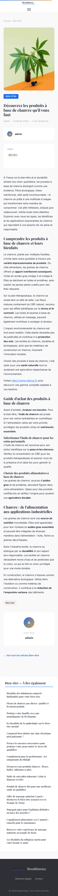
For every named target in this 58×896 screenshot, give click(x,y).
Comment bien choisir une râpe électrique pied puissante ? (29, 735)
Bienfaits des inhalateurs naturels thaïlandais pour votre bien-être (24, 695)
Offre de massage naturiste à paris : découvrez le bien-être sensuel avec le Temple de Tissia (26, 799)
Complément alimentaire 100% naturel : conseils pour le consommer (27, 821)
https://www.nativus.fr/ (24, 380)
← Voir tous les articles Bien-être (21, 655)
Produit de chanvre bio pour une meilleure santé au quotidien (29, 788)
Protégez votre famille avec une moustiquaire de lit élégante (23, 715)
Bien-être (17, 21)
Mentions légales (23, 878)
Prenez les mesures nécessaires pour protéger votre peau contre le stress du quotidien (27, 746)
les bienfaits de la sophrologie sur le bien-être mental (29, 725)
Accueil (7, 21)
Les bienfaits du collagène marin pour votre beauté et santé (26, 841)
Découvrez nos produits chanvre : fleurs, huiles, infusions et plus (28, 768)
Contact (39, 878)
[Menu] (29, 9)
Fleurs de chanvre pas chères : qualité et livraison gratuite (28, 705)
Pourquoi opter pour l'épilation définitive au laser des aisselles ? (28, 811)
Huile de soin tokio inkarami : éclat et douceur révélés (26, 778)
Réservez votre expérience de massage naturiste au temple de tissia (27, 831)
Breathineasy (36, 869)
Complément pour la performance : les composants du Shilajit (27, 758)
